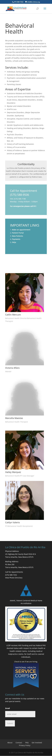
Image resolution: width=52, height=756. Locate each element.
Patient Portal (18, 233)
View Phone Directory (13, 578)
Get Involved (37, 742)
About (9, 742)
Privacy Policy (24, 745)
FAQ (27, 742)
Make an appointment (21, 229)
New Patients (17, 236)
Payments (16, 239)
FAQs (14, 242)
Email (7, 708)
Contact (19, 742)
